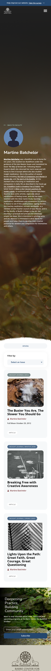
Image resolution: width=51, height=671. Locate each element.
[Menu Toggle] (45, 10)
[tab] (25, 346)
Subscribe (25, 635)
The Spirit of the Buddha (26, 179)
